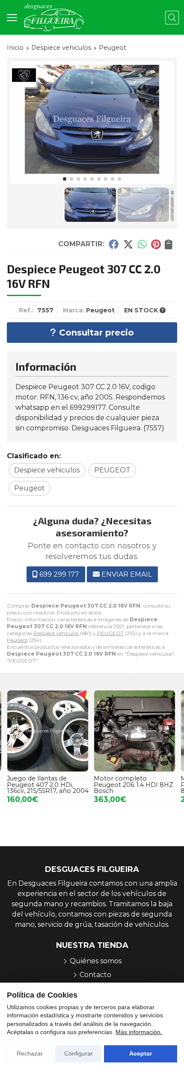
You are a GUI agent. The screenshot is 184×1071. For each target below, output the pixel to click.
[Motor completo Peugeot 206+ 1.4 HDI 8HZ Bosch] (135, 730)
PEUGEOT (110, 633)
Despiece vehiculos (56, 633)
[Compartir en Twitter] (128, 244)
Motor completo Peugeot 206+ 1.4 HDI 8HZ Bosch (128, 785)
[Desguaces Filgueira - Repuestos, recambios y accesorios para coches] (54, 17)
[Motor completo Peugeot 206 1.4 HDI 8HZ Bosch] (48, 730)
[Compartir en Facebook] (114, 244)
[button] (64, 179)
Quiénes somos (96, 961)
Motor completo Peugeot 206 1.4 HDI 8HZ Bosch (47, 785)
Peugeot (17, 640)
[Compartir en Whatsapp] (142, 244)
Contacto (95, 975)
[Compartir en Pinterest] (155, 244)
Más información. (139, 1032)
